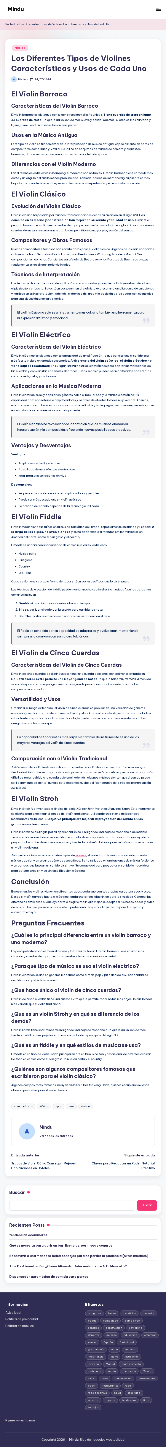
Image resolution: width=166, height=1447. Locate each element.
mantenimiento (131, 1364)
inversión (93, 1364)
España (108, 1342)
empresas (150, 1334)
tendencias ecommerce (28, 1235)
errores (92, 1342)
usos (71, 1106)
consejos (93, 1327)
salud (117, 1392)
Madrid (110, 1364)
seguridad (134, 1392)
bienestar (149, 1313)
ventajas (93, 1407)
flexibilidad (127, 1342)
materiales (94, 1371)
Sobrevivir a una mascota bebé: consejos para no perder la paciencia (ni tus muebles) (78, 1256)
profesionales (147, 1378)
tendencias (129, 1400)
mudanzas (129, 1371)
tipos (58, 1106)
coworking (135, 1327)
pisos (105, 1378)
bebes (112, 1313)
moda (112, 1371)
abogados (94, 1313)
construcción (114, 1327)
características (23, 1106)
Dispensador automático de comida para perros (48, 1277)
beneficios (129, 1313)
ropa (128, 1385)
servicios (93, 1400)
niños (91, 1378)
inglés (114, 1356)
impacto (130, 1349)
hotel (114, 1349)
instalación (132, 1356)
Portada (10, 24)
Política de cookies (19, 1326)
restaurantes (110, 1385)
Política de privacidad (21, 1319)
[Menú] (158, 9)
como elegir (132, 1320)
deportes (93, 1334)
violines (80, 855)
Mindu (16, 9)
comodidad (110, 1320)
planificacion (123, 1378)
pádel (91, 1385)
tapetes (110, 1400)
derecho (111, 1334)
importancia (96, 1356)
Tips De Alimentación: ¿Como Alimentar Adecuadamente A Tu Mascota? (68, 1266)
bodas (92, 1320)
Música (20, 47)
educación (130, 1334)
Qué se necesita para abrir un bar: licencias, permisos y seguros (60, 1245)
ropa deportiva (97, 1392)
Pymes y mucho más (20, 1420)
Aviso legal (13, 1313)
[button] (56, 1136)
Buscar (17, 1192)
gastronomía (96, 1349)
